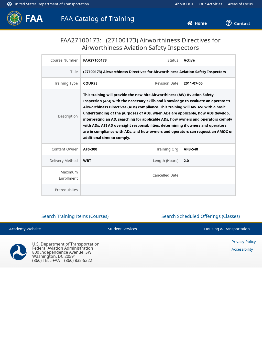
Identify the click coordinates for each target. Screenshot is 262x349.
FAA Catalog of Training (97, 18)
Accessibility (242, 249)
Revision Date (166, 83)
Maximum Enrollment (68, 175)
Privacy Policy (244, 241)
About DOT (184, 4)
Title (74, 71)
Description (68, 116)
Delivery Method (64, 160)
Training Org (167, 149)
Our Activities (210, 4)
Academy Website (25, 228)
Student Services (122, 228)
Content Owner (65, 149)
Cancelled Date (165, 175)
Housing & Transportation (227, 228)
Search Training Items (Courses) (74, 216)
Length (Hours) (165, 160)
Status (173, 60)
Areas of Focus (240, 4)
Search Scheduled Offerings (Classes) (200, 216)
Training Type (66, 83)
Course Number (64, 60)
